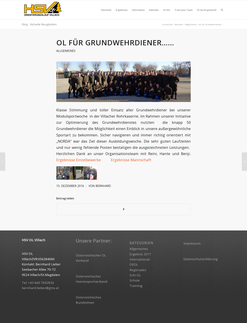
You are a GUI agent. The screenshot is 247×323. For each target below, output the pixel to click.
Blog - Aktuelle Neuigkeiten (39, 24)
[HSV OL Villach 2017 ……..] (244, 161)
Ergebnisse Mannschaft (131, 159)
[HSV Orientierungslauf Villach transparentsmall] (43, 10)
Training (136, 286)
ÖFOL (134, 264)
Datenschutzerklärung (200, 259)
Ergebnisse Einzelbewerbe (78, 159)
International (140, 259)
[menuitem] (106, 10)
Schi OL (135, 275)
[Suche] (222, 10)
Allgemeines (65, 51)
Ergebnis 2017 (140, 254)
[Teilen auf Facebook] (123, 209)
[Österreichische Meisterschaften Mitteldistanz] (2, 161)
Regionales (138, 270)
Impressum (192, 243)
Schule (135, 280)
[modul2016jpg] (123, 81)
